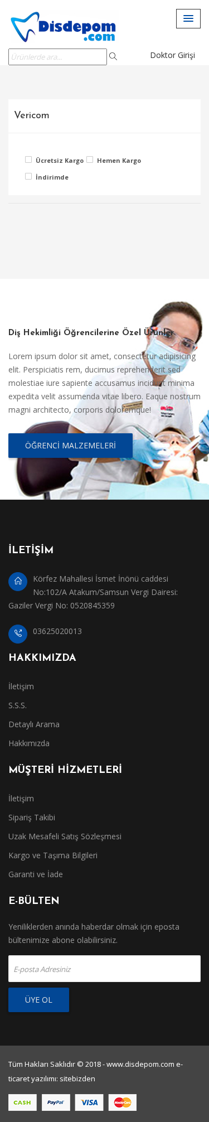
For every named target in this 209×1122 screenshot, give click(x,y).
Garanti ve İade (35, 874)
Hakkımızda (29, 743)
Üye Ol (38, 999)
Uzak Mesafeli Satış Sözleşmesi (64, 836)
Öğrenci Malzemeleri (70, 445)
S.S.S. (17, 705)
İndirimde (52, 177)
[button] (188, 18)
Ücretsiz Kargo (58, 160)
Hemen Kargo (119, 160)
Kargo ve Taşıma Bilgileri (53, 855)
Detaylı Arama (34, 724)
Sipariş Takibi (31, 817)
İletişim (21, 686)
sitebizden (77, 1078)
